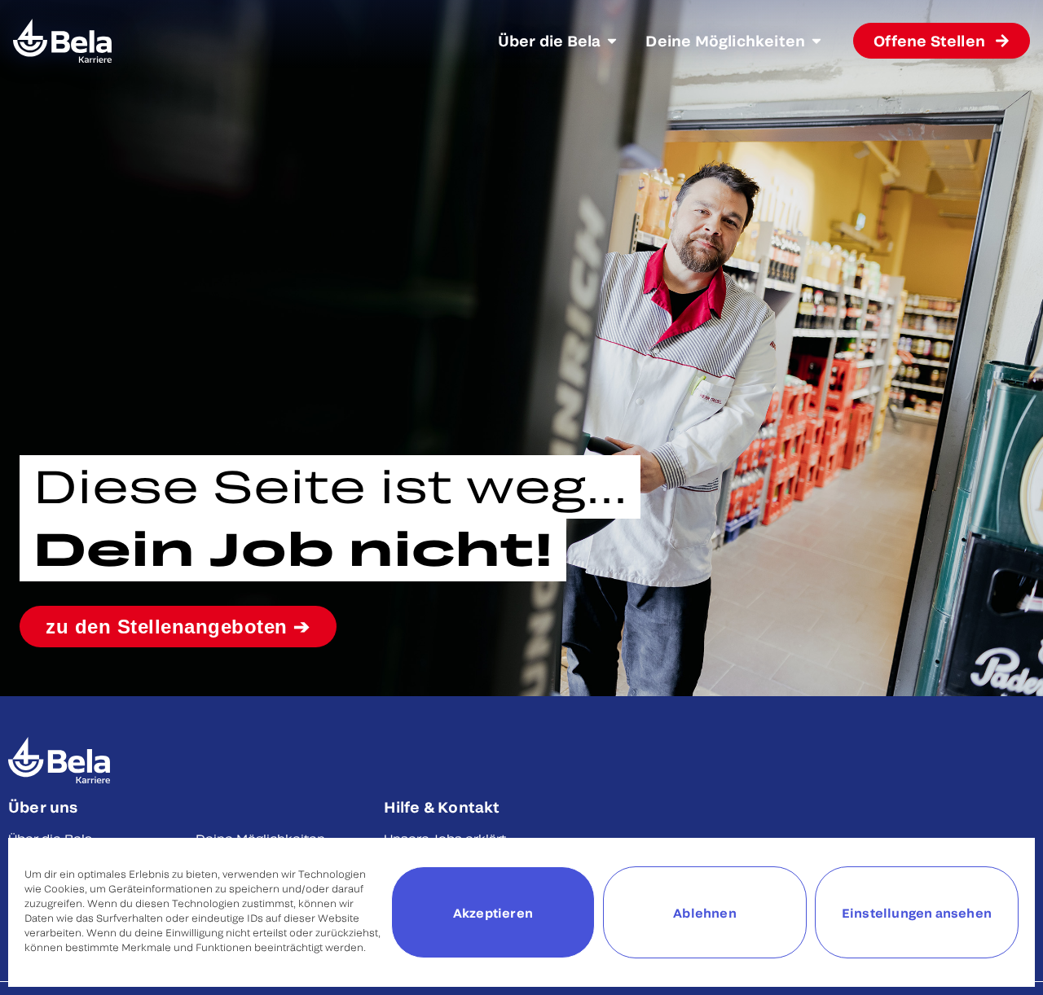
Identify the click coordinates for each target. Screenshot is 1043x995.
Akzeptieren (493, 912)
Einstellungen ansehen (917, 912)
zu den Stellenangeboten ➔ (178, 627)
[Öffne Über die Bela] (612, 40)
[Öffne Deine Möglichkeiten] (816, 40)
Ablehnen (705, 912)
